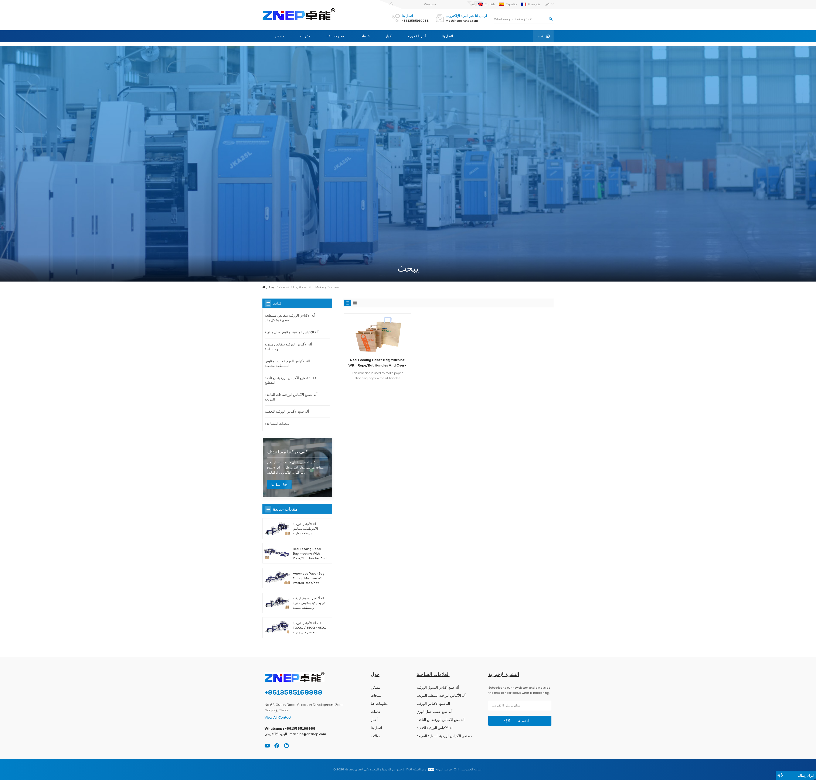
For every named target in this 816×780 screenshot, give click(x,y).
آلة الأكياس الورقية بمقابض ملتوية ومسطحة (288, 346)
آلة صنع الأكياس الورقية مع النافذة (441, 720)
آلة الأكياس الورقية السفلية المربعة (441, 696)
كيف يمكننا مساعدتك (287, 452)
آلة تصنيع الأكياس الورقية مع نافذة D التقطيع (290, 380)
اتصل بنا (447, 36)
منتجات (305, 36)
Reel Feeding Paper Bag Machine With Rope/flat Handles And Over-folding (377, 363)
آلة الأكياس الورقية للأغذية (435, 728)
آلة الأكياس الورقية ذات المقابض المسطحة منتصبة (287, 363)
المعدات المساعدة (277, 423)
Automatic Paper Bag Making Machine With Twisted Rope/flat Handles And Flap (308, 578)
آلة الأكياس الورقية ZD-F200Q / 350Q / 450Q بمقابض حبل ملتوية (309, 627)
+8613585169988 (415, 21)
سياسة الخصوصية (471, 769)
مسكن (280, 36)
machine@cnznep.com (462, 21)
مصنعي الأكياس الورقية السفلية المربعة (444, 736)
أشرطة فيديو (417, 36)
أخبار (388, 36)
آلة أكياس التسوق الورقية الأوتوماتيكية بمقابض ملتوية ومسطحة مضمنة (309, 603)
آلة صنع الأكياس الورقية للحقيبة (287, 411)
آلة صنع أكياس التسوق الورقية (438, 687)
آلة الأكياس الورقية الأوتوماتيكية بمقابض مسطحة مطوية (305, 528)
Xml (456, 769)
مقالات (376, 736)
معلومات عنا (335, 36)
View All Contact (278, 717)
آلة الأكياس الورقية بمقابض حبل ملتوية (292, 332)
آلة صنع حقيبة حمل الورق (434, 712)
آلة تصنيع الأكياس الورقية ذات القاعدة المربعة (291, 397)
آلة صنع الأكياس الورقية (433, 704)
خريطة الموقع (444, 769)
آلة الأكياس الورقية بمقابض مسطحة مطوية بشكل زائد (290, 317)
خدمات (365, 36)
